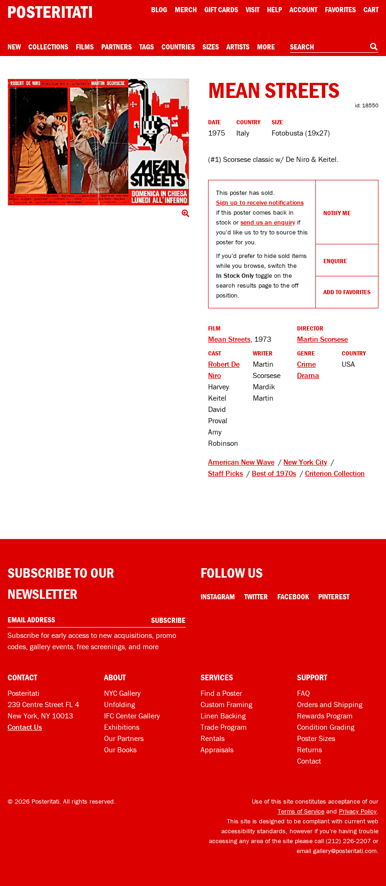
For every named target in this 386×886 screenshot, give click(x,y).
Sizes (210, 46)
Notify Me (337, 213)
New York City (305, 462)
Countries (178, 46)
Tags (146, 46)
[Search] (373, 46)
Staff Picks (225, 473)
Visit (252, 9)
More (266, 46)
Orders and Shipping (329, 704)
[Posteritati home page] (50, 12)
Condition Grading (325, 727)
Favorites (340, 9)
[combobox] (334, 47)
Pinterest (333, 596)
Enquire (335, 261)
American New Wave (241, 462)
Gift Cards (221, 9)
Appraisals (217, 749)
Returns (309, 749)
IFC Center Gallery (132, 715)
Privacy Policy (358, 811)
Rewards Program (325, 715)
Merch (186, 9)
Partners (116, 46)
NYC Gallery (122, 693)
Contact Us (25, 727)
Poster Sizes (316, 738)
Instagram (218, 596)
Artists (237, 46)
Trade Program (224, 727)
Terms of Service (301, 811)
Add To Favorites (346, 292)
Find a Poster (221, 693)
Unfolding (119, 704)
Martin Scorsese (322, 339)
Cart (370, 9)
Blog (159, 9)
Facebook (293, 596)
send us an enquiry (268, 222)
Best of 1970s (274, 473)
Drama (308, 375)
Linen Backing (223, 715)
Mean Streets (229, 339)
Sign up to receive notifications (260, 202)
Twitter (256, 596)
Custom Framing (226, 704)
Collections (48, 46)
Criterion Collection (335, 473)
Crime (306, 364)
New (14, 46)
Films (85, 46)
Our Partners (124, 738)
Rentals (213, 738)
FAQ (303, 693)
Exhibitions (121, 727)
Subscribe (168, 620)
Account (303, 9)
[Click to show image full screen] (98, 142)
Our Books (120, 749)
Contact (309, 760)
